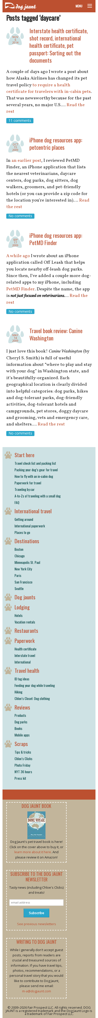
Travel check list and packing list (35, 463)
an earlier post (26, 161)
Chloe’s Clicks (23, 758)
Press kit (20, 778)
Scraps (21, 744)
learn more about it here (32, 852)
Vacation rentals (25, 621)
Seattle (19, 588)
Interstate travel (25, 655)
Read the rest (51, 424)
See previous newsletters (36, 924)
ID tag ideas (22, 678)
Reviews (22, 707)
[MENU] (87, 6)
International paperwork (30, 525)
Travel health (27, 670)
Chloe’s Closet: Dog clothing (32, 698)
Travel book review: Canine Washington (55, 334)
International (23, 661)
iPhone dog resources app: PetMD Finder (55, 239)
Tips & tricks (23, 752)
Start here (24, 455)
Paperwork (25, 640)
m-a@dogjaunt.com (36, 991)
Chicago (20, 555)
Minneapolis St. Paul (27, 562)
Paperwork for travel (28, 482)
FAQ (17, 502)
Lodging (22, 607)
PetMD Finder (20, 289)
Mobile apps (22, 734)
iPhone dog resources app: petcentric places (55, 143)
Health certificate (25, 648)
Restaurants (26, 630)
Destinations (27, 541)
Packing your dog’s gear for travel (36, 469)
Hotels (19, 615)
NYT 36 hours (23, 771)
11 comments (20, 120)
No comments (20, 216)
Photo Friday (22, 765)
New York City (23, 568)
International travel (33, 511)
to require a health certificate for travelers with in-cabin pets (48, 88)
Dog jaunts (25, 597)
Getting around (24, 519)
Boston (19, 549)
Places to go (22, 532)
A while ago (18, 256)
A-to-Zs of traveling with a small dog (38, 495)
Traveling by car (25, 489)
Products (20, 715)
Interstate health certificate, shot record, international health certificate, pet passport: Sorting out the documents (58, 45)
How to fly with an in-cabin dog (34, 476)
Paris (18, 575)
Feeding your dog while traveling (35, 685)
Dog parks (21, 721)
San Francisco (23, 581)
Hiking (18, 691)
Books (18, 728)
